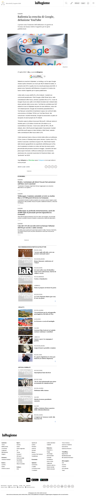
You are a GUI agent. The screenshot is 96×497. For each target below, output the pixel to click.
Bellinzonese (5, 446)
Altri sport (19, 456)
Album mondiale (21, 463)
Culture (19, 467)
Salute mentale (50, 467)
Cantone (4, 442)
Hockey (19, 444)
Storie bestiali (50, 455)
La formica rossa (36, 468)
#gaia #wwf (65, 453)
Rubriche (49, 448)
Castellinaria (35, 456)
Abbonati (77, 3)
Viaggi (48, 452)
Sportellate (19, 460)
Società (34, 450)
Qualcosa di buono (66, 448)
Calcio (18, 446)
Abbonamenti (4, 485)
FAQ (24, 485)
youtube (28, 166)
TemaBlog (65, 452)
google (24, 166)
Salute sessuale (51, 469)
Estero (4, 462)
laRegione (39, 72)
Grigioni (3, 454)
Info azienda (65, 468)
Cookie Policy (21, 487)
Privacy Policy (12, 487)
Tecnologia (49, 453)
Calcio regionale (21, 448)
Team (63, 470)
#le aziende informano (67, 457)
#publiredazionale (66, 455)
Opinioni (34, 462)
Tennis (18, 452)
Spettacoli (34, 442)
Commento (34, 464)
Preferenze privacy (30, 487)
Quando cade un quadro (51, 465)
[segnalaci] (71, 3)
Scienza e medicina (67, 444)
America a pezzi (6, 468)
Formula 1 (19, 454)
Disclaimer (10, 485)
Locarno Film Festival (37, 454)
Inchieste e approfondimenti (51, 450)
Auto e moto (50, 461)
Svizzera (4, 457)
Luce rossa (19, 462)
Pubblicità (28, 485)
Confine (4, 464)
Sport (18, 442)
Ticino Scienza (65, 442)
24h (63, 462)
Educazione (65, 446)
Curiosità (49, 457)
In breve (64, 466)
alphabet (20, 166)
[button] (44, 486)
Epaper (83, 3)
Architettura (50, 459)
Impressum (15, 485)
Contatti (20, 485)
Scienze (34, 448)
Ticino (3, 444)
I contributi (34, 470)
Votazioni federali (6, 459)
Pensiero (34, 446)
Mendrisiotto (5, 452)
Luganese (4, 450)
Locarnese (4, 448)
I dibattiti (49, 444)
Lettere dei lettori (51, 442)
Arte (18, 469)
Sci (17, 450)
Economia (34, 459)
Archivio (64, 464)
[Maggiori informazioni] (44, 76)
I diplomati (49, 463)
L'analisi (34, 466)
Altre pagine (65, 461)
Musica (33, 452)
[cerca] (66, 3)
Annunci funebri (4, 487)
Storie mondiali (20, 458)
